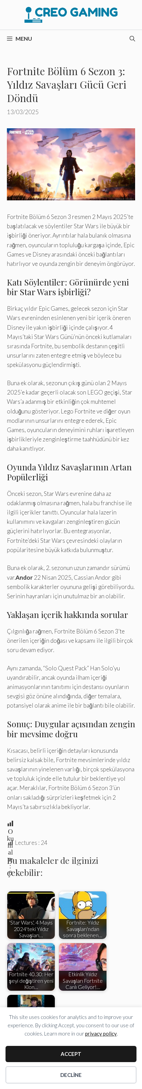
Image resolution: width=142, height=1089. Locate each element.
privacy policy (101, 1033)
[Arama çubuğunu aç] (132, 38)
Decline (71, 1075)
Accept (71, 1054)
